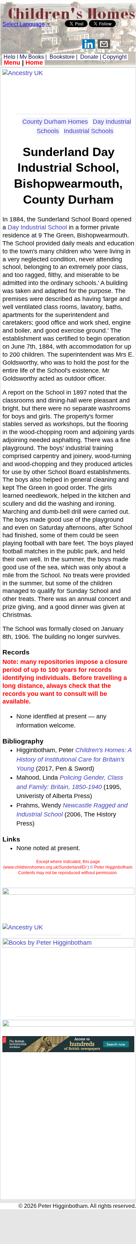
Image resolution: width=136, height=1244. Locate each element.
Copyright (115, 57)
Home (34, 62)
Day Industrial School (37, 227)
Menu (12, 62)
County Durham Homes (55, 121)
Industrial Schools (88, 131)
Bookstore (62, 57)
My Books (32, 57)
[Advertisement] (68, 92)
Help (8, 57)
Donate (89, 57)
